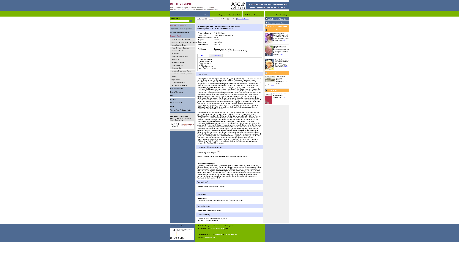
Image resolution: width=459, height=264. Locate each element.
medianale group (210, 237)
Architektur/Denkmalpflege (179, 32)
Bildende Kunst (243, 19)
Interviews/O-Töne (275, 30)
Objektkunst (176, 79)
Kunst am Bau (176, 68)
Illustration (175, 59)
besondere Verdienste (179, 45)
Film (171, 96)
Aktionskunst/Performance (181, 39)
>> (206, 19)
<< (203, 19)
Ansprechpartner (216, 55)
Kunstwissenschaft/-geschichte (182, 74)
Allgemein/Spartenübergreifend (180, 29)
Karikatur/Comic (177, 65)
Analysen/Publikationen (277, 26)
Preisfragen (272, 90)
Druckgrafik (175, 54)
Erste (199, 19)
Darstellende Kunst (176, 88)
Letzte (211, 19)
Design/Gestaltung (176, 92)
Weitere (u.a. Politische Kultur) (180, 110)
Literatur (173, 99)
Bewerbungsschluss (276, 23)
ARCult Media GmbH (217, 229)
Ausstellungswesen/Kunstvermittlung (183, 42)
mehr (284, 40)
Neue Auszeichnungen (178, 25)
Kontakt (234, 234)
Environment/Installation (180, 56)
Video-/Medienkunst (178, 82)
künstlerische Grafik (178, 62)
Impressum (219, 234)
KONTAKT (203, 55)
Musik (172, 106)
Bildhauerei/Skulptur (178, 51)
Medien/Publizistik (176, 103)
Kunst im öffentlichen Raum (181, 71)
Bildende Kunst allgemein (180, 48)
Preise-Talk (272, 73)
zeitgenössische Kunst (179, 85)
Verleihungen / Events (277, 19)
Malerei (174, 77)
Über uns (227, 234)
